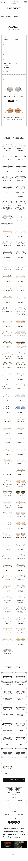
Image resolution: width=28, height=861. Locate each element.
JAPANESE (7, 814)
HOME (2, 16)
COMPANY (14, 807)
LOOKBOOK (5, 804)
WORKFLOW (22, 804)
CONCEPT (14, 804)
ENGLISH (20, 814)
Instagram (15, 822)
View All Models (14, 779)
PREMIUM (15, 16)
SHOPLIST (5, 807)
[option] (14, 89)
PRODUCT (8, 16)
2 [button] (17, 101)
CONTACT (22, 807)
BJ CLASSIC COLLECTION (14, 2)
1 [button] (11, 101)
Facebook (9, 822)
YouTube (18, 822)
